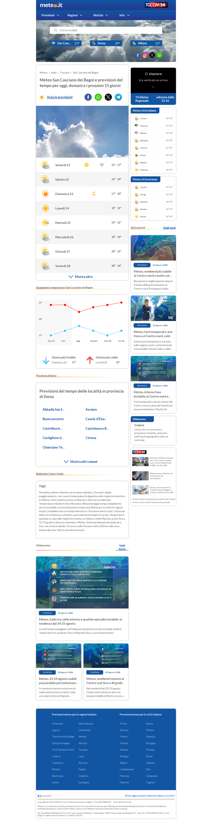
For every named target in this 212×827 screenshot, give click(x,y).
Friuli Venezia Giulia (63, 749)
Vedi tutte (122, 547)
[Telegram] (118, 97)
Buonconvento (53, 419)
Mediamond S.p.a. (60, 813)
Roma (149, 756)
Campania (57, 762)
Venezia (150, 736)
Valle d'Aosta (85, 723)
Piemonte (57, 723)
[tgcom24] (156, 5)
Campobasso (127, 769)
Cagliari (150, 782)
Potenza (124, 775)
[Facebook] (138, 55)
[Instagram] (145, 55)
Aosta (149, 723)
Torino (123, 723)
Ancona (124, 749)
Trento (123, 736)
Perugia (124, 756)
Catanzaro (152, 775)
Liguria (56, 730)
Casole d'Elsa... (96, 419)
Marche (82, 743)
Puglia (82, 769)
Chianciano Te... (54, 447)
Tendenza (47, 613)
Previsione (142, 265)
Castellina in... (52, 428)
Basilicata (57, 775)
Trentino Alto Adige (63, 736)
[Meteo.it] (51, 5)
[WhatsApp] (159, 55)
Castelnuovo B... (97, 428)
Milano (150, 730)
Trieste (124, 743)
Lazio (81, 756)
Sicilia (55, 782)
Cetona (91, 438)
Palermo (124, 782)
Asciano (91, 409)
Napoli (123, 762)
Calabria (83, 775)
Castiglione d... (53, 438)
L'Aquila (150, 762)
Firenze (150, 749)
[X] (152, 55)
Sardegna (83, 782)
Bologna (150, 743)
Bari (148, 769)
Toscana (82, 749)
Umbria (56, 756)
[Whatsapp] (98, 97)
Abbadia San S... (54, 409)
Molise (56, 769)
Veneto (82, 736)
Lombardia (84, 730)
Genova (124, 730)
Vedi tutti (169, 227)
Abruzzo (83, 762)
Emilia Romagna (61, 743)
